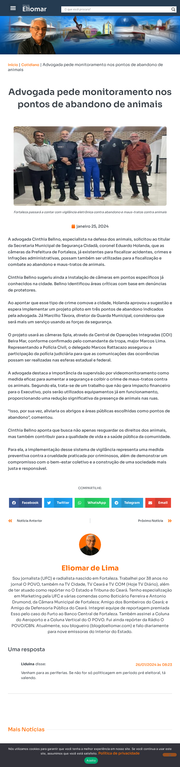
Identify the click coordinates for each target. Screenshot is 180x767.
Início (13, 65)
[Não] (170, 754)
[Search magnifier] (173, 9)
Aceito (91, 760)
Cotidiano (30, 65)
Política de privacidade (119, 753)
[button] (13, 8)
